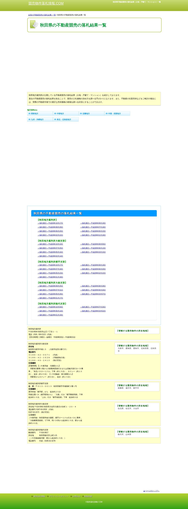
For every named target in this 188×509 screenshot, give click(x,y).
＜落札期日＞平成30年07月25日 (50, 248)
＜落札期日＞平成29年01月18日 (93, 235)
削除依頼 (88, 496)
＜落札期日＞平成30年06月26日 (93, 290)
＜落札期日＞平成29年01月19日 (50, 315)
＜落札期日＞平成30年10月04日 (50, 307)
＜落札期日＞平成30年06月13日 (93, 248)
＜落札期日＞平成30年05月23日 (93, 231)
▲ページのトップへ (151, 491)
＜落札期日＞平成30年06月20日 (50, 231)
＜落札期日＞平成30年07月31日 (50, 290)
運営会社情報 (39, 496)
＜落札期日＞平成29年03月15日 (93, 252)
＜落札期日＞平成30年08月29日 (50, 227)
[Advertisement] (94, 41)
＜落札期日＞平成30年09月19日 (93, 223)
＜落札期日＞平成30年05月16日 (50, 252)
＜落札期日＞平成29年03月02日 (93, 311)
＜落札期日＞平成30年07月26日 (93, 307)
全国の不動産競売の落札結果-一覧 (42, 15)
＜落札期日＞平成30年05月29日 (50, 294)
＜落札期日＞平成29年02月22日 (50, 235)
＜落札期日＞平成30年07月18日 (93, 227)
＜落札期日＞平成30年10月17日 (50, 223)
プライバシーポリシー (58, 496)
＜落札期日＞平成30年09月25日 (50, 286)
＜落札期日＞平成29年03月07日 (93, 294)
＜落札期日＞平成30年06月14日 (50, 311)
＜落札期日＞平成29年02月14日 (50, 256)
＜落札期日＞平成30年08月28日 (93, 286)
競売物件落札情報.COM (46, 3)
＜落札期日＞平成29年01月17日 (50, 298)
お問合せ (76, 496)
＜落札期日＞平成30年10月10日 (50, 244)
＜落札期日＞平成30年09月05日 (93, 244)
